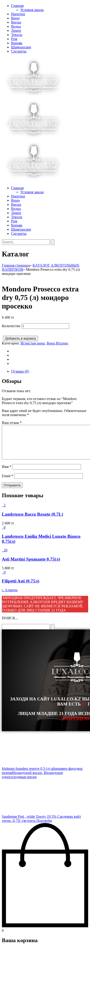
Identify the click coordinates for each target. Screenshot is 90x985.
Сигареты (19, 51)
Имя (6, 467)
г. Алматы (10, 590)
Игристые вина (33, 343)
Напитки (18, 14)
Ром (14, 39)
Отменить (31, 979)
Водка (16, 26)
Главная (17, 6)
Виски (16, 22)
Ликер (16, 30)
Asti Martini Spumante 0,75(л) (31, 559)
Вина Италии (57, 343)
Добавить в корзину (20, 338)
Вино (15, 18)
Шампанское (21, 47)
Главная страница (16, 265)
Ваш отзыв (12, 423)
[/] (34, 138)
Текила (16, 35)
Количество (11, 326)
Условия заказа (32, 10)
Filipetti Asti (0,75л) (20, 581)
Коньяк (16, 43)
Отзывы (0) (20, 371)
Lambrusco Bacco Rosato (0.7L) (32, 514)
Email (7, 476)
